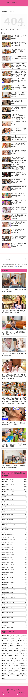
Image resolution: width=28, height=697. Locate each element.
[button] (25, 259)
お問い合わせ (21, 692)
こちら (15, 266)
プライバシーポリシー (7, 692)
